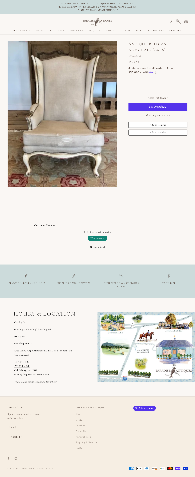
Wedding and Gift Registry (165, 30)
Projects (94, 30)
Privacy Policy (83, 436)
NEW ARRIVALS (21, 30)
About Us (112, 30)
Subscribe (14, 437)
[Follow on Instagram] (15, 458)
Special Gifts (44, 30)
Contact (80, 419)
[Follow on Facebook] (8, 458)
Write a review (97, 238)
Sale (138, 30)
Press (126, 30)
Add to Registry (158, 124)
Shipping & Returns (86, 442)
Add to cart (158, 97)
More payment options (158, 115)
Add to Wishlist (158, 132)
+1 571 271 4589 (21, 361)
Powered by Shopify (46, 468)
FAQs (79, 447)
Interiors (76, 30)
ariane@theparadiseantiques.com (32, 374)
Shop (61, 30)
